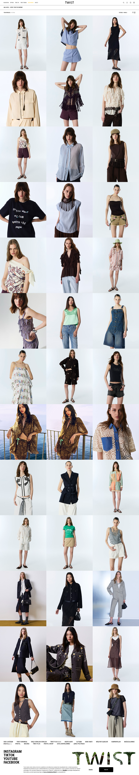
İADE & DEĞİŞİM (8, 742)
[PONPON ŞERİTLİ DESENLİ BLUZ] (23, 399)
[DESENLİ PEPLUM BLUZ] (23, 344)
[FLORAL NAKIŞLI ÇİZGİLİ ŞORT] (116, 288)
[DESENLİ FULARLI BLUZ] (69, 233)
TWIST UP (17, 2)
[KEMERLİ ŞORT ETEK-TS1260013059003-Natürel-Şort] (69, 543)
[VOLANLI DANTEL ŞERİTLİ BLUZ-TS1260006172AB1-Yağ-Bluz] (116, 98)
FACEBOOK (11, 762)
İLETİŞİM (79, 742)
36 (13, 733)
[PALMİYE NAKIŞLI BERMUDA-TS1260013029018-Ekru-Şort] (23, 543)
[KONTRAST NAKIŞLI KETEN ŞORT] (23, 66)
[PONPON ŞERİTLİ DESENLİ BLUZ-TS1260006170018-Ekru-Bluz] (23, 376)
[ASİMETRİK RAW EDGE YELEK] (116, 177)
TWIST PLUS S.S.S (55, 742)
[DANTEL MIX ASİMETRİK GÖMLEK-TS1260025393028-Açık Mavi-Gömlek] (69, 154)
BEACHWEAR (30, 2)
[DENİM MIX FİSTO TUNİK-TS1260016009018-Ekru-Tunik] (116, 432)
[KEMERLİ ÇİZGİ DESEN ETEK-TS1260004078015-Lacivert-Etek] (23, 598)
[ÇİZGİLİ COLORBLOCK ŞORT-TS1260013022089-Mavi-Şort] (116, 487)
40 (17, 733)
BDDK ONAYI (89, 742)
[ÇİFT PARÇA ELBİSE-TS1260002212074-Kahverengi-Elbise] (116, 654)
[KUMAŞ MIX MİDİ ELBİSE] (116, 66)
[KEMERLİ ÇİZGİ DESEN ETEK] (23, 621)
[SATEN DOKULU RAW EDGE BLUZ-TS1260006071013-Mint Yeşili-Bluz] (69, 321)
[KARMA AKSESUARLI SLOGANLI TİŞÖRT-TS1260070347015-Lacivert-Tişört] (23, 210)
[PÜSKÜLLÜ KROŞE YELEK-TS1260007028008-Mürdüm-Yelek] (69, 98)
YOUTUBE (11, 759)
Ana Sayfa (6, 7)
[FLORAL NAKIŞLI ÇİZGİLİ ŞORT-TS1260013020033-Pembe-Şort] (116, 265)
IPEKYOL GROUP (48, 744)
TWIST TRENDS (23, 2)
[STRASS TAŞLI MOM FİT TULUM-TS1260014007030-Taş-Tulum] (116, 598)
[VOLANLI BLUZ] (69, 288)
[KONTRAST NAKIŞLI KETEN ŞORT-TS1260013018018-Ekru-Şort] (23, 43)
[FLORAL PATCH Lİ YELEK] (23, 510)
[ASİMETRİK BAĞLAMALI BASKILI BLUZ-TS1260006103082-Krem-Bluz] (23, 265)
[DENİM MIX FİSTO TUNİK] (116, 455)
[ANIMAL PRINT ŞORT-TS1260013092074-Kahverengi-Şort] (23, 432)
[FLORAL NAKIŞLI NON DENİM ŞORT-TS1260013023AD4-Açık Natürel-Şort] (116, 210)
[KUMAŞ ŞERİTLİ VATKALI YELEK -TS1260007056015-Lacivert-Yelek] (69, 487)
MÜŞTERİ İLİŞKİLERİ (102, 742)
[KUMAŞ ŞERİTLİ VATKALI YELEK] (69, 510)
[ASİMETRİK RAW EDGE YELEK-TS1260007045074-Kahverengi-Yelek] (116, 154)
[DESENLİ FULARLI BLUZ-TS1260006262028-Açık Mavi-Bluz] (69, 210)
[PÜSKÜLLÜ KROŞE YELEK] (69, 122)
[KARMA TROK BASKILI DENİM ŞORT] (116, 399)
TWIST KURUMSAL (22, 742)
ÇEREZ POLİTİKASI (79, 744)
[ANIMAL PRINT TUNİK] (69, 455)
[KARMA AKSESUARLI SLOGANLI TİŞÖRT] (23, 232)
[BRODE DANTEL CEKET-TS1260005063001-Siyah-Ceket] (69, 598)
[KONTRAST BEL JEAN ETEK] (69, 733)
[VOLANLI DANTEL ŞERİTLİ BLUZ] (116, 121)
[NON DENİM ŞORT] (23, 177)
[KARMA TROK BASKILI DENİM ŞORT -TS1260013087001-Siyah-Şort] (116, 376)
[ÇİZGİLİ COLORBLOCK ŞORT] (116, 510)
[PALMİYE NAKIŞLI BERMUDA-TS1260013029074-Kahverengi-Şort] (69, 376)
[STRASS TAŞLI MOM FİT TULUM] (116, 621)
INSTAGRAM (13, 751)
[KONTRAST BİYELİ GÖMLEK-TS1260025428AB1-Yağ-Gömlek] (23, 98)
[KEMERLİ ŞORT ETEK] (69, 566)
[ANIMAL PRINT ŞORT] (23, 455)
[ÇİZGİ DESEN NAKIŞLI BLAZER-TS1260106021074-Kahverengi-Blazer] (69, 654)
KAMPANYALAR (116, 742)
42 (19, 733)
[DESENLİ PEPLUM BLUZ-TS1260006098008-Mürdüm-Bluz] (23, 321)
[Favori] (43, 19)
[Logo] (69, 2)
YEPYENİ (12, 2)
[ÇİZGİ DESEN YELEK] (23, 733)
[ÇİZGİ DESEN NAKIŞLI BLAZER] (69, 677)
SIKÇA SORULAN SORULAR (39, 742)
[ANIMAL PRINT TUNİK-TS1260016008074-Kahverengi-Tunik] (69, 432)
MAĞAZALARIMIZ (129, 742)
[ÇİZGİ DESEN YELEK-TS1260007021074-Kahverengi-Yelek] (23, 709)
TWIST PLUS (36, 744)
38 (15, 733)
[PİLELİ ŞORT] (116, 566)
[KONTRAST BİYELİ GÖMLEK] (23, 122)
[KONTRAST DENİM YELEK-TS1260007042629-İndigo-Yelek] (116, 321)
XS (11, 233)
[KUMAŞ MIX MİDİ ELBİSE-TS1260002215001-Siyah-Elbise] (116, 43)
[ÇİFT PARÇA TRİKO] (116, 733)
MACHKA (26, 744)
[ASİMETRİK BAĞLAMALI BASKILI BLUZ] (23, 288)
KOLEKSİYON (6, 2)
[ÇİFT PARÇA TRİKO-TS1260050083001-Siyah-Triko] (116, 709)
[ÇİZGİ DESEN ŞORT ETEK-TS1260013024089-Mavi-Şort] (69, 43)
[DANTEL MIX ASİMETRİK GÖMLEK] (69, 177)
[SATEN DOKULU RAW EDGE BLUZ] (69, 343)
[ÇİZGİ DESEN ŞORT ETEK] (69, 66)
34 (11, 733)
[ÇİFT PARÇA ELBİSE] (116, 677)
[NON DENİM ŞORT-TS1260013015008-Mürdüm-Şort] (23, 154)
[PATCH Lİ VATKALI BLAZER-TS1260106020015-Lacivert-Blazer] (23, 654)
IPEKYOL (17, 744)
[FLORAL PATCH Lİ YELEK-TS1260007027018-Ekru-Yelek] (23, 487)
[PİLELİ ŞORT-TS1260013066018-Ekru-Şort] (116, 543)
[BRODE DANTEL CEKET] (69, 621)
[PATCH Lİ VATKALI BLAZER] (23, 677)
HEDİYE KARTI (69, 742)
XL (18, 233)
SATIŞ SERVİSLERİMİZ (63, 744)
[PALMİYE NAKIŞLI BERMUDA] (69, 399)
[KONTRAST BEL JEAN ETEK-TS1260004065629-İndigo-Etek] (69, 709)
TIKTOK (9, 755)
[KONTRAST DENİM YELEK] (116, 344)
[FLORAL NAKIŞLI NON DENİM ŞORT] (116, 232)
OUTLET (36, 2)
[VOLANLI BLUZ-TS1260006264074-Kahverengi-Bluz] (69, 265)
